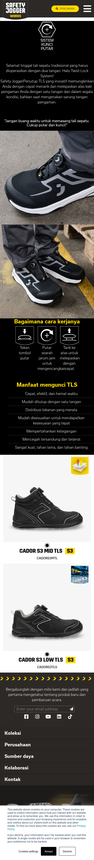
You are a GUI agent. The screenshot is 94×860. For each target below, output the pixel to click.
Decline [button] (67, 851)
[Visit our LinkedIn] (59, 716)
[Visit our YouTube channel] (48, 716)
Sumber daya (19, 756)
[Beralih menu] (87, 8)
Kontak (13, 779)
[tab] (47, 733)
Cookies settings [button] (28, 851)
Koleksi (13, 733)
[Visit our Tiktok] (70, 716)
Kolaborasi (16, 767)
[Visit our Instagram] (37, 716)
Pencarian (67, 8)
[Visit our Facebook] (26, 716)
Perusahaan (18, 744)
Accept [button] (49, 851)
